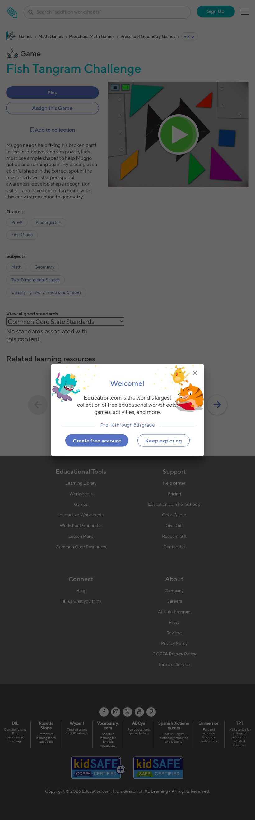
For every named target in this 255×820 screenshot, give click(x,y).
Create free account (97, 440)
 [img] (195, 372)
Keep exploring (163, 440)
